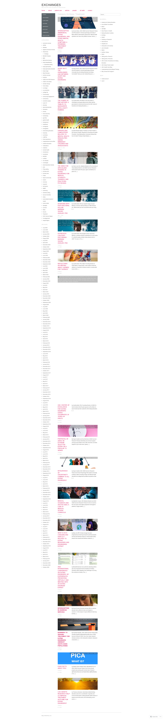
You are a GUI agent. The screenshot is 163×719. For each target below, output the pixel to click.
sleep (79, 58)
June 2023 (45, 255)
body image (91, 17)
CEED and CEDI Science (66, 19)
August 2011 (46, 524)
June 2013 (45, 479)
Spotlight (66, 90)
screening (63, 621)
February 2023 (46, 257)
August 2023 (46, 251)
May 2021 (45, 287)
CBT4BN (104, 28)
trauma (78, 489)
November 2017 (46, 368)
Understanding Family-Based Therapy (110, 69)
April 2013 (45, 484)
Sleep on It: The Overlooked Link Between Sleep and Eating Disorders (63, 74)
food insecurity (65, 119)
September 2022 (47, 264)
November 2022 (46, 261)
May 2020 (45, 311)
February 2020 (46, 317)
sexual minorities (47, 194)
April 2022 (45, 272)
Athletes (66, 250)
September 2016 (47, 398)
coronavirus (45, 98)
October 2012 (46, 496)
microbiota (45, 154)
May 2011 (45, 531)
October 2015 (46, 422)
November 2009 (46, 565)
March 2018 (45, 360)
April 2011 (45, 533)
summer (83, 427)
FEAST (103, 37)
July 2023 (45, 253)
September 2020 (47, 302)
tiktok (44, 209)
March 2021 (45, 291)
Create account (105, 78)
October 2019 (46, 326)
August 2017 (46, 375)
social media (46, 203)
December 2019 (46, 321)
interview (75, 193)
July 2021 (45, 285)
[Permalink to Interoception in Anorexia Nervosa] (78, 600)
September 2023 (47, 249)
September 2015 (47, 424)
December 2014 (46, 441)
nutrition (59, 21)
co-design (70, 117)
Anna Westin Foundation (107, 24)
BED (79, 17)
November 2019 (46, 323)
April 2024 (45, 242)
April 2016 (45, 409)
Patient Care (58, 10)
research (67, 21)
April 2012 (45, 509)
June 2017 (45, 379)
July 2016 (45, 402)
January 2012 (46, 516)
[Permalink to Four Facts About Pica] (78, 659)
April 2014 (45, 458)
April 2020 (45, 313)
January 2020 (46, 319)
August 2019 (46, 330)
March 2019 (45, 341)
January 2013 (46, 490)
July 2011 (45, 526)
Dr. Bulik (82, 10)
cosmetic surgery (47, 101)
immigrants (83, 119)
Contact (90, 10)
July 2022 (45, 266)
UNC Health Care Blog (107, 67)
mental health (93, 19)
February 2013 (46, 488)
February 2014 (46, 462)
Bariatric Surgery (47, 56)
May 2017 (45, 381)
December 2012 (46, 492)
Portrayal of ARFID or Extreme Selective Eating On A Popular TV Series (63, 444)
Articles (67, 10)
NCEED (79, 280)
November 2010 (46, 541)
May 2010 (45, 552)
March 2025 (45, 232)
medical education (86, 88)
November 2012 (46, 494)
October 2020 (46, 300)
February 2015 (46, 437)
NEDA (103, 50)
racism (86, 120)
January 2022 (46, 279)
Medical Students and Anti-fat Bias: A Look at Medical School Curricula (63, 506)
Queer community (72, 195)
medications (46, 145)
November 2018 (46, 349)
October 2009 (46, 567)
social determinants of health (63, 122)
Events (95, 278)
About (50, 10)
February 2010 (46, 558)
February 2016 (46, 413)
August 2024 (46, 238)
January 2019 (46, 345)
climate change (76, 519)
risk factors (76, 58)
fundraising (76, 88)
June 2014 (45, 454)
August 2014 (46, 449)
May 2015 (45, 432)
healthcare (85, 19)
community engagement (87, 117)
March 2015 (45, 434)
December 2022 (46, 259)
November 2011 (46, 520)
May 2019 (45, 336)
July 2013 (45, 477)
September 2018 (47, 351)
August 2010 (46, 548)
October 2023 (46, 247)
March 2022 (45, 274)
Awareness (80, 55)
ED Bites (104, 35)
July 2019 (45, 332)
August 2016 (46, 400)
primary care (67, 58)
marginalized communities (86, 193)
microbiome (45, 152)
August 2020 (46, 304)
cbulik (60, 51)
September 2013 (47, 473)
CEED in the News (72, 278)
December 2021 (46, 281)
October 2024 (46, 236)
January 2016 (46, 415)
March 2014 (45, 460)
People (75, 10)
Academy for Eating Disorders (108, 22)
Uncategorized (76, 21)
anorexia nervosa (61, 17)
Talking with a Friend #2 (107, 58)
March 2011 (45, 535)
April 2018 (45, 358)
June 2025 (45, 229)
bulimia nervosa (64, 57)
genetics (69, 119)
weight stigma (66, 156)
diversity (94, 117)
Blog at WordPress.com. (47, 715)
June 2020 (45, 308)
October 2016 (46, 396)
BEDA (103, 26)
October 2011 (46, 522)
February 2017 (46, 387)
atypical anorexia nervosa (73, 17)
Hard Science (105, 41)
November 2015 (46, 420)
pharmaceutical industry (48, 165)
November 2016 (46, 394)
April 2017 (45, 383)
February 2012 (46, 513)
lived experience (47, 139)
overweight (45, 162)
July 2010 (45, 550)
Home (43, 10)
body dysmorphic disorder (49, 68)
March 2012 (45, 511)
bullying (66, 192)
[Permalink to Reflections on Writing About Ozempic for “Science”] (78, 256)
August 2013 (46, 475)
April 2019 (45, 338)
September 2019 (47, 328)
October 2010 (46, 543)
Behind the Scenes (68, 87)
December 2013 (46, 467)
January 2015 (46, 439)
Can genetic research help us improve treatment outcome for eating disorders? (64, 697)
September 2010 (47, 545)
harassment (45, 122)
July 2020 (45, 306)
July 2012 (45, 503)
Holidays (46, 53)
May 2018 (45, 355)
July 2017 (45, 377)
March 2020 (45, 315)
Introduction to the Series (107, 45)
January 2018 (46, 364)
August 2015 (46, 426)
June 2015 (45, 430)
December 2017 (46, 366)
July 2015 (45, 428)
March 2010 (45, 556)
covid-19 (45, 103)
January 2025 (46, 234)
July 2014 (45, 452)
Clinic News (91, 87)
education (80, 19)
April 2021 (45, 289)
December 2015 (46, 417)
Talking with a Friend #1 (107, 56)
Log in (103, 81)
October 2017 (46, 370)
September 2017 (47, 373)
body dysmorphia (47, 66)
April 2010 (45, 554)
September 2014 (47, 447)
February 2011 (46, 537)
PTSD (44, 175)
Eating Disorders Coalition (108, 33)
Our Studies (66, 195)
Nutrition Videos (105, 52)
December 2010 (46, 539)
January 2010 (46, 560)
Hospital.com (105, 43)
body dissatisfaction (84, 17)
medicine (88, 19)
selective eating (78, 427)
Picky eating (64, 427)
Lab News (86, 57)
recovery (63, 21)
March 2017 (45, 385)
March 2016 (45, 411)
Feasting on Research (107, 39)
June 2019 (45, 334)
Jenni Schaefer (105, 48)
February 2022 (46, 276)
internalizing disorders (69, 193)
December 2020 (46, 296)
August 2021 (46, 283)
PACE (103, 54)
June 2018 (45, 353)
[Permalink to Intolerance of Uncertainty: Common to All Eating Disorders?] (78, 463)
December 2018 (46, 347)
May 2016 (45, 407)
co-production (75, 117)
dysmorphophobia (47, 107)
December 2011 (46, 518)
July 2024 (45, 240)
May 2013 (45, 481)
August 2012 (46, 501)
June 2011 (45, 528)
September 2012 (47, 499)
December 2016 (46, 392)
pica (85, 653)
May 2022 (45, 270)
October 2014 (46, 445)
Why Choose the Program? (108, 71)
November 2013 (46, 469)
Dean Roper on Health (107, 31)
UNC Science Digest (47, 216)
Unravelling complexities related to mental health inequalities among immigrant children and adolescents (63, 138)
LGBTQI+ (79, 193)
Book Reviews (46, 35)
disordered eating (75, 19)
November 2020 (46, 298)
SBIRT (67, 281)
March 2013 (45, 486)
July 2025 (45, 227)
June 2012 (45, 505)
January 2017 (46, 390)
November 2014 (46, 443)
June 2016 (45, 405)
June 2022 (45, 268)
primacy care (73, 489)
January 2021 (46, 294)
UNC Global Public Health (108, 65)
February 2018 (46, 362)
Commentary (69, 57)
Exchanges (51, 5)
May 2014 (45, 456)
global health (74, 119)
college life (45, 92)
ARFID (66, 17)
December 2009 (46, 563)
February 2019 (46, 343)
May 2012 (45, 507)
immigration (88, 119)
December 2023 (46, 244)
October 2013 (46, 471)
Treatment (71, 21)
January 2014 (46, 464)
